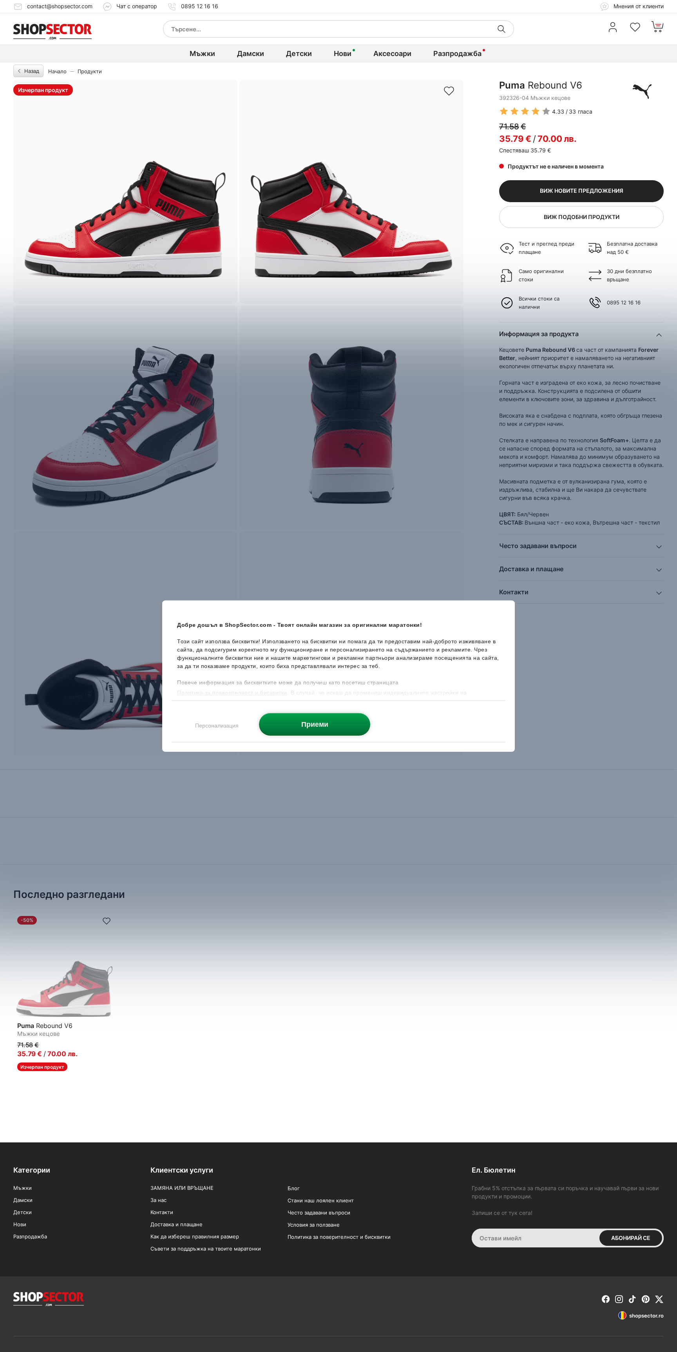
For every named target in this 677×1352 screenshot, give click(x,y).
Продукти (90, 71)
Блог (294, 1188)
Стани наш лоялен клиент (321, 1200)
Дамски (250, 53)
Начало (57, 71)
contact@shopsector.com (59, 6)
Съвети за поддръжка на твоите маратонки (205, 1248)
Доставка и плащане (176, 1224)
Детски (299, 53)
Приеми (314, 724)
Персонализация (217, 725)
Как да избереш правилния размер (194, 1236)
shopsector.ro (646, 1315)
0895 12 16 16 (199, 6)
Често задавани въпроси (319, 1212)
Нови (342, 53)
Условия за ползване (314, 1225)
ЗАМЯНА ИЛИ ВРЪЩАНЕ (182, 1188)
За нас (158, 1200)
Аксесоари (392, 53)
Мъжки (202, 53)
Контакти (161, 1212)
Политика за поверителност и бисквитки (339, 1237)
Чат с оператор (136, 6)
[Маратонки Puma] (642, 91)
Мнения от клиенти (638, 6)
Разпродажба (457, 53)
